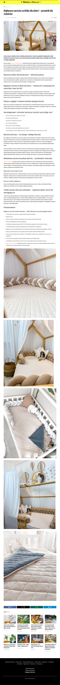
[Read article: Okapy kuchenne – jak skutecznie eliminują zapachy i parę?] (37, 638)
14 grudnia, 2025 (48, 631)
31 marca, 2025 (48, 651)
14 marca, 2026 (20, 631)
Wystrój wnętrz (39, 663)
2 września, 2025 (20, 648)
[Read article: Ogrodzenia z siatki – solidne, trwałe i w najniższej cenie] (23, 638)
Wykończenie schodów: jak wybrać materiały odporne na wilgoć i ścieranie (9, 626)
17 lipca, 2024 (7, 17)
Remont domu (19, 663)
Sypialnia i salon (26, 663)
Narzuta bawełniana (8, 161)
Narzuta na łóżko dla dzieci (16, 63)
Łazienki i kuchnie (37, 662)
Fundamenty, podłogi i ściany (28, 662)
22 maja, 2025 (34, 649)
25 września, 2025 (7, 649)
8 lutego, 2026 (34, 631)
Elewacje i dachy (19, 662)
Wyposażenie (44, 662)
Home (5, 6)
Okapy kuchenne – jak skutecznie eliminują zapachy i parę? (37, 646)
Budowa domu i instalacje (9, 662)
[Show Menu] (4, 2)
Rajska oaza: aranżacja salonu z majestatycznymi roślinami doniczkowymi (9, 646)
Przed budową (50, 662)
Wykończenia (9, 6)
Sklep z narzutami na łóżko (11, 243)
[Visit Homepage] (31, 2)
